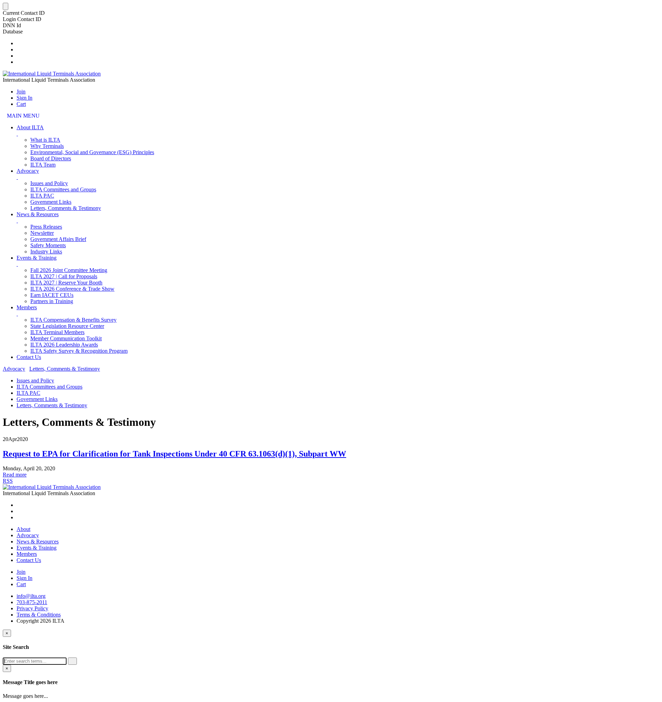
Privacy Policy (32, 608)
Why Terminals (47, 146)
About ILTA (30, 127)
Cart (21, 104)
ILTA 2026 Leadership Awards (64, 345)
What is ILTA (45, 140)
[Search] (72, 661)
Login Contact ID (22, 19)
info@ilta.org (31, 596)
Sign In (24, 98)
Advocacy (28, 171)
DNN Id (12, 25)
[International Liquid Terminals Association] (52, 74)
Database (13, 31)
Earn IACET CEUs (51, 295)
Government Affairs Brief (58, 239)
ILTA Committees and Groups (63, 189)
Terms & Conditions (39, 615)
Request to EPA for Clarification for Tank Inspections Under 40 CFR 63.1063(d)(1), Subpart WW (174, 453)
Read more (15, 475)
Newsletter (42, 233)
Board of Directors (50, 158)
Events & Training (37, 258)
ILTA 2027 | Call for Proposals (63, 276)
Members (27, 307)
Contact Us (29, 357)
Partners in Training (51, 301)
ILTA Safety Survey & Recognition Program (79, 351)
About (23, 529)
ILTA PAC (42, 196)
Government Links (50, 202)
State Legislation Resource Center (67, 326)
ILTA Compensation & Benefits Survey (73, 320)
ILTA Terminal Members (57, 332)
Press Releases (46, 227)
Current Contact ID (24, 13)
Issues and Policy (49, 183)
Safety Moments (48, 245)
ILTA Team (43, 165)
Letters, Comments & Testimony (65, 208)
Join (21, 91)
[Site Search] (19, 43)
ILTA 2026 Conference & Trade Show (72, 289)
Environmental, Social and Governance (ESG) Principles (92, 152)
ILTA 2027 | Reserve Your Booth (66, 282)
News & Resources (38, 214)
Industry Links (46, 251)
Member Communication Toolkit (66, 338)
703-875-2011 (32, 602)
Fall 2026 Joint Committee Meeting (68, 270)
